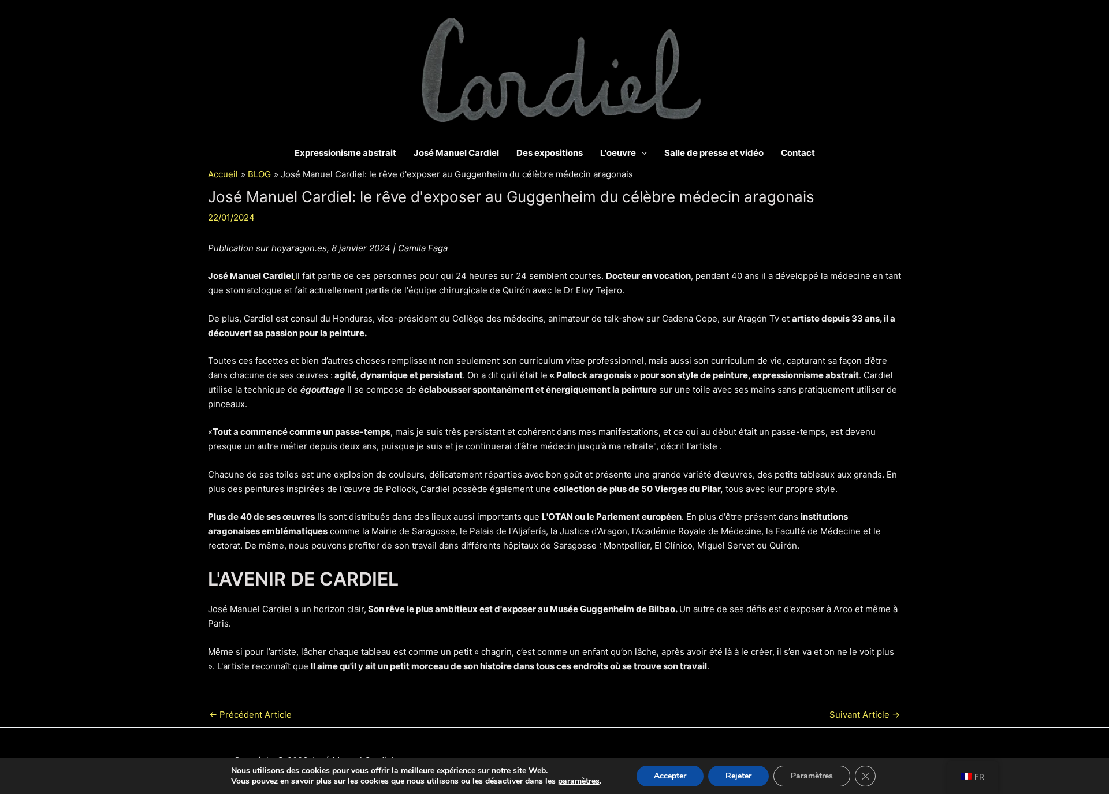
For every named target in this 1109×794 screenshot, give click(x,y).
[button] (641, 153)
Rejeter (738, 775)
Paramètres (812, 775)
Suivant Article (864, 714)
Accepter (670, 775)
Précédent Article (250, 714)
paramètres (579, 781)
